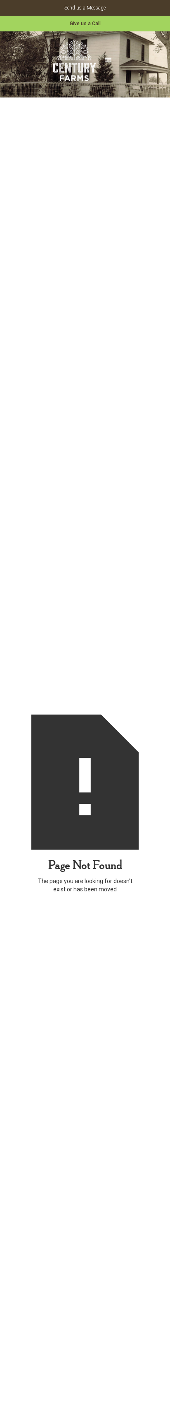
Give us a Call (85, 23)
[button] (108, 60)
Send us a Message (85, 8)
